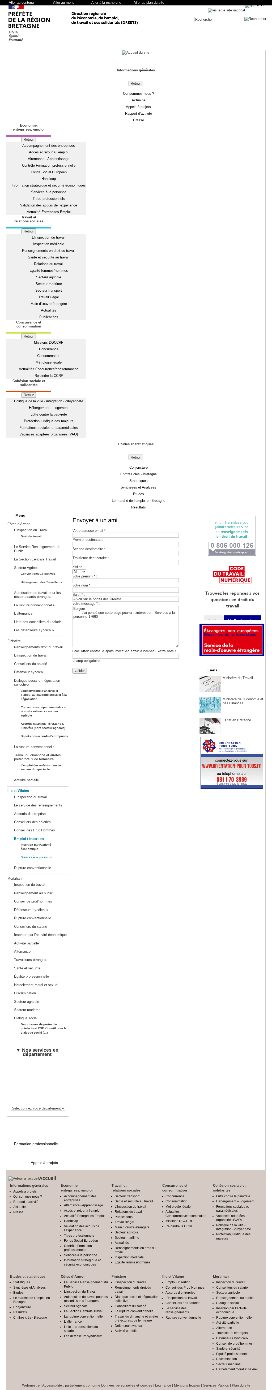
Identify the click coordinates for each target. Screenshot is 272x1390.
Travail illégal (49, 297)
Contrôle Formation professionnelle (48, 165)
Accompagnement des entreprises (48, 146)
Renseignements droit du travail (38, 647)
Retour (136, 83)
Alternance (22, 951)
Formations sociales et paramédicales (48, 428)
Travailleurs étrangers (30, 960)
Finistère (14, 641)
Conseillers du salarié (30, 664)
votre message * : (86, 604)
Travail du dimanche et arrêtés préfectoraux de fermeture (37, 757)
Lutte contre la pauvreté (49, 414)
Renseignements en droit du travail (48, 251)
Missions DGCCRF (48, 342)
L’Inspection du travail (48, 237)
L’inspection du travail (30, 655)
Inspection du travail (29, 885)
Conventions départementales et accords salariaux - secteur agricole (43, 711)
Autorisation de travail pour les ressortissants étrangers (37, 595)
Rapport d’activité (138, 113)
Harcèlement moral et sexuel (36, 985)
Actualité (138, 100)
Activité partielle (26, 780)
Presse (138, 120)
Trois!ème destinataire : (91, 558)
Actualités (48, 310)
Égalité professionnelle (31, 976)
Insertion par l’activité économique (40, 935)
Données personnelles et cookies (126, 1385)
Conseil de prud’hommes (33, 901)
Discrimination (25, 993)
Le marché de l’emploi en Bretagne (138, 501)
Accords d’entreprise (30, 814)
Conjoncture (138, 467)
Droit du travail (31, 536)
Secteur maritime (49, 284)
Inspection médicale (48, 244)
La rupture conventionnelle (34, 605)
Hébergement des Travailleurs (41, 582)
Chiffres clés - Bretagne (138, 474)
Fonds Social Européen (49, 172)
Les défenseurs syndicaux (34, 630)
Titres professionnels (49, 199)
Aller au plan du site (149, 3)
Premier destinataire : (89, 540)
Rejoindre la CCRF (49, 376)
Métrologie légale (49, 362)
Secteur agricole (48, 277)
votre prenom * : (85, 576)
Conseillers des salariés (32, 822)
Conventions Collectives (38, 573)
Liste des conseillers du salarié (38, 622)
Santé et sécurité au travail (48, 257)
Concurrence (48, 349)
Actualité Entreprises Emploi (49, 212)
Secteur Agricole (26, 568)
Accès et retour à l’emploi (48, 152)
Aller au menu (63, 3)
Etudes (138, 494)
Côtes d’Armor (18, 524)
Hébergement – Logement (49, 408)
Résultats (138, 507)
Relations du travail (48, 264)
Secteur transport (48, 290)
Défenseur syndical (29, 672)
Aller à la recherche (106, 3)
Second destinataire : (89, 549)
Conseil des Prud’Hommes (34, 830)
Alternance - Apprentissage (48, 159)
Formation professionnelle (36, 1144)
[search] (218, 19)
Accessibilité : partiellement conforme (71, 1385)
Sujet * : (79, 595)
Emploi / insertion (29, 839)
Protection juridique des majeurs (48, 421)
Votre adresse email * (89, 531)
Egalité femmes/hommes (48, 271)
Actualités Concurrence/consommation (48, 369)
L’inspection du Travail (31, 530)
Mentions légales (187, 1385)
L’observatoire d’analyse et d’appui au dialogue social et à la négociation (44, 695)
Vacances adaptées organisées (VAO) (48, 434)
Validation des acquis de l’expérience (48, 205)
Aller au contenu (21, 3)
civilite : (78, 567)
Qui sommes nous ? (138, 94)
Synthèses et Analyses (138, 487)
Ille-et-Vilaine (18, 791)
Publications (48, 317)
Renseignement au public (33, 893)
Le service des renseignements (38, 805)
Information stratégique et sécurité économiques (49, 185)
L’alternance (23, 613)
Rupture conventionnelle (32, 868)
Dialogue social (25, 1018)
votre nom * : (82, 585)
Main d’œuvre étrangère (49, 304)
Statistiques (138, 481)
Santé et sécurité (27, 968)
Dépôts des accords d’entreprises (44, 736)
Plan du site (241, 1385)
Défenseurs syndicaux (31, 910)
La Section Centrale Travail (35, 559)
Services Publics (216, 1385)
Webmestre (31, 1385)
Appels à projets (138, 107)
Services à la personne (48, 192)
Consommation (48, 356)
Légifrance (163, 1385)
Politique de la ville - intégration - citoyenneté (48, 401)
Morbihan (14, 878)
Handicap (48, 179)
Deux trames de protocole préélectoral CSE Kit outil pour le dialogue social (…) (43, 1028)
